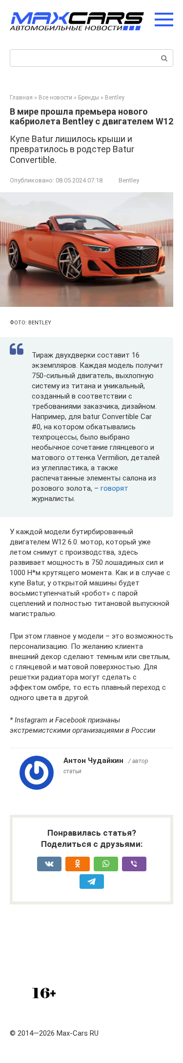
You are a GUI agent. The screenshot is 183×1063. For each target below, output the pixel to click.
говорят (114, 488)
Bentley (129, 180)
